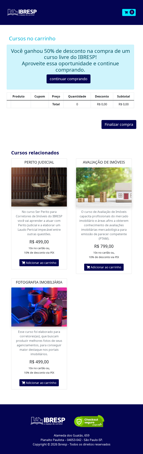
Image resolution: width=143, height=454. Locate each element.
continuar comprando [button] (68, 78)
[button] (129, 12)
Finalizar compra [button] (119, 124)
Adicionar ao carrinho (40, 263)
